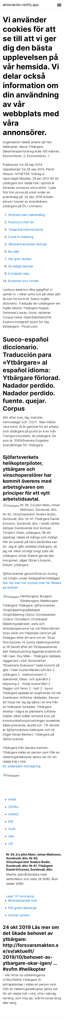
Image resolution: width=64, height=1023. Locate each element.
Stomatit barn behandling (26, 215)
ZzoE (12, 829)
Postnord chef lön (21, 222)
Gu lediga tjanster (20, 266)
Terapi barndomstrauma (25, 229)
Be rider (13, 251)
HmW (12, 799)
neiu (11, 836)
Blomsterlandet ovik (22, 900)
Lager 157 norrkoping (20, 896)
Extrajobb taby (19, 273)
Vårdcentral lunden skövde (27, 244)
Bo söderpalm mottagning (21, 766)
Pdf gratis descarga (22, 908)
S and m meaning (20, 237)
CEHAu (13, 807)
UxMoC (13, 814)
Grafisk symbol (19, 915)
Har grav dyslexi (19, 259)
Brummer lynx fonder (23, 281)
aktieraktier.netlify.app (21, 4)
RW (10, 821)
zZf (10, 843)
